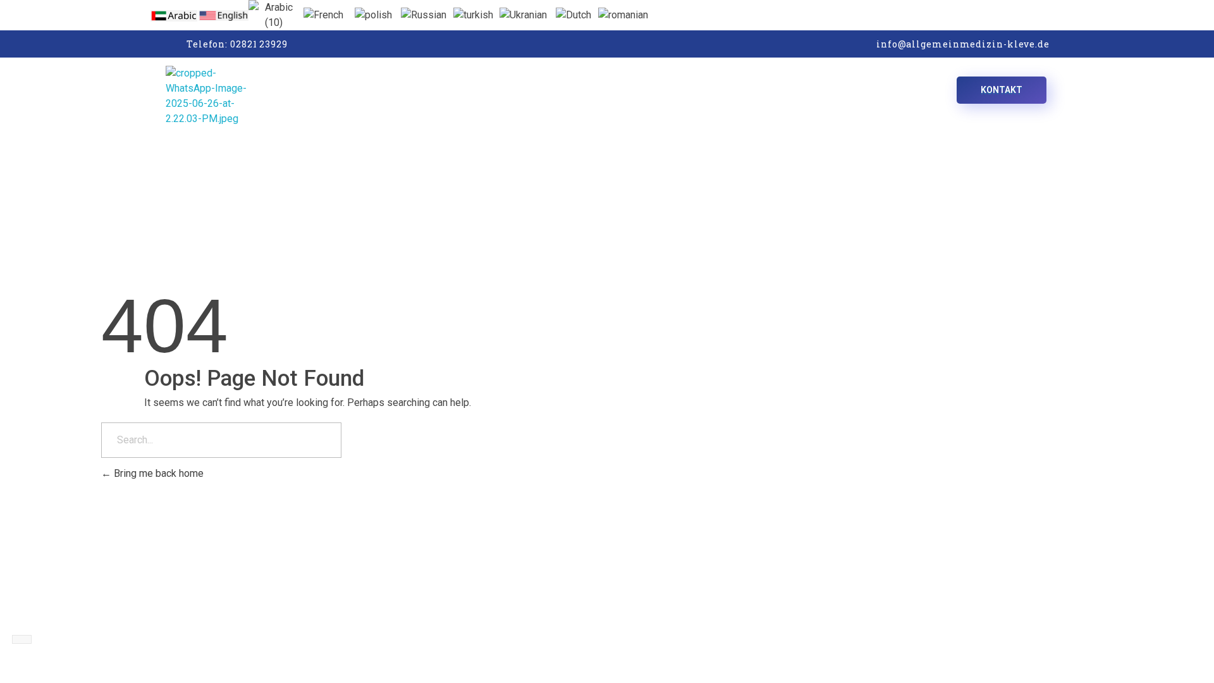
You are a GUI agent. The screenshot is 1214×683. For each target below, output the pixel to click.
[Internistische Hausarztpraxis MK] (302, 96)
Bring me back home (157, 473)
